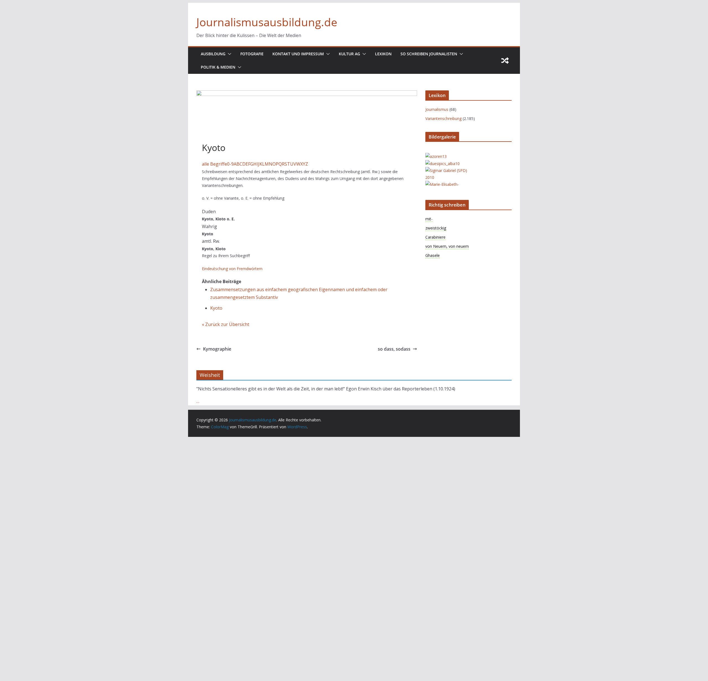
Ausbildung (213, 53)
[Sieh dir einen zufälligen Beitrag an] (505, 60)
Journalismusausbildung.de (266, 22)
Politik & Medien (218, 67)
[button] (228, 54)
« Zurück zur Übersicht (225, 324)
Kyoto (216, 308)
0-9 (230, 164)
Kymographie (217, 349)
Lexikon (383, 53)
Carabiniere (435, 237)
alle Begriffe (214, 164)
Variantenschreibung (443, 118)
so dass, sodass (394, 349)
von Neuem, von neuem (447, 246)
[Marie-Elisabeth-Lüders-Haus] (447, 184)
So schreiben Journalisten (428, 53)
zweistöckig (435, 228)
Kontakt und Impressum (298, 53)
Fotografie (252, 53)
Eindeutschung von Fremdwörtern (232, 268)
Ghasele (432, 255)
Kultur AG (349, 53)
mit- (429, 218)
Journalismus (436, 109)
